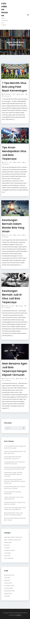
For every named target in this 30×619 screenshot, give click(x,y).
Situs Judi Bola (8, 558)
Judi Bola (7, 548)
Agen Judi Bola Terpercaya (12, 540)
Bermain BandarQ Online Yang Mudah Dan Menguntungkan (13, 514)
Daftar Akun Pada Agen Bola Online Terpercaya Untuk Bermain (15, 508)
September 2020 (9, 591)
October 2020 (8, 588)
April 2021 (7, 580)
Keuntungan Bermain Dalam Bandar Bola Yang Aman (13, 457)
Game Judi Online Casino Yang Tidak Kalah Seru (13, 498)
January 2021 (8, 583)
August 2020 (8, 593)
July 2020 (7, 596)
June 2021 (7, 578)
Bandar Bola (8, 542)
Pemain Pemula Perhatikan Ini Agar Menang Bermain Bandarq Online (15, 468)
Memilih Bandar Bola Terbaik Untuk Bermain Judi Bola (14, 503)
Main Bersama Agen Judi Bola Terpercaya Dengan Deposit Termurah (13, 474)
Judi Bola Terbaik (9, 550)
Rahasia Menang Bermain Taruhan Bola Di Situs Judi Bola (14, 487)
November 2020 (9, 585)
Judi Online (7, 553)
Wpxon (19, 615)
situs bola (7, 555)
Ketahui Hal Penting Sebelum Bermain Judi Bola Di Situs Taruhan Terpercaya (14, 481)
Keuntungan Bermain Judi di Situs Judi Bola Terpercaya (14, 463)
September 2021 (9, 575)
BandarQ (7, 545)
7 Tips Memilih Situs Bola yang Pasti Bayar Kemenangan (14, 86)
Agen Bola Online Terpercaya (13, 537)
